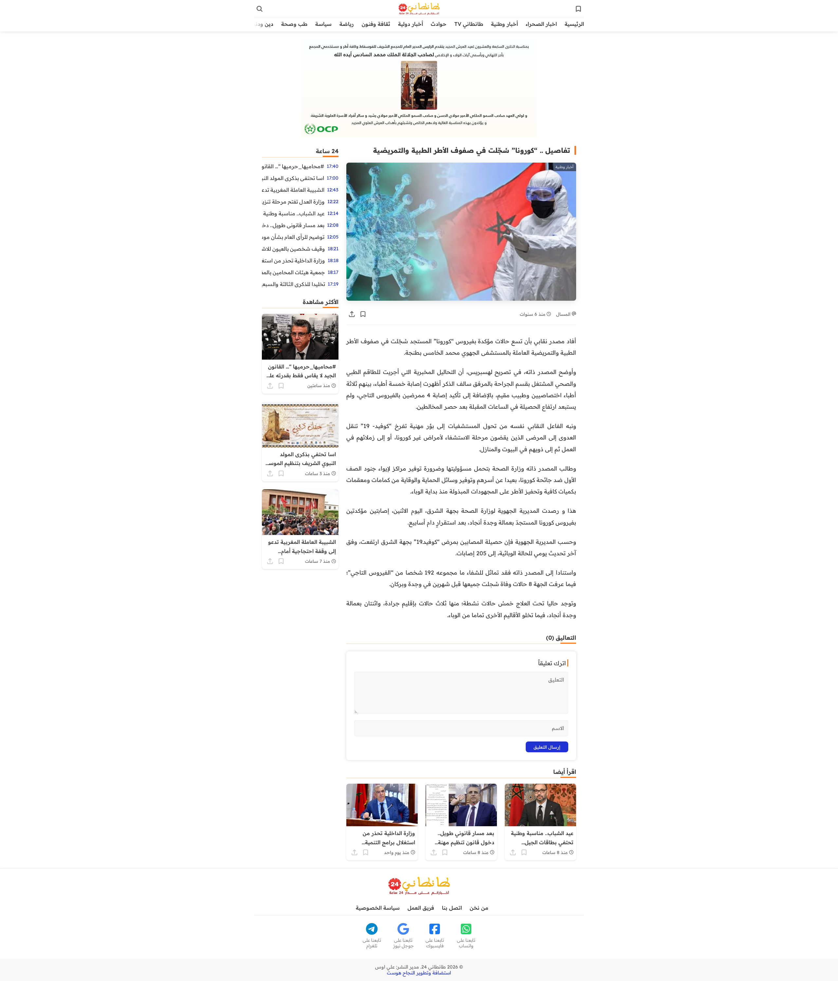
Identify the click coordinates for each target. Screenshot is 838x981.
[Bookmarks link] (578, 8)
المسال (564, 314)
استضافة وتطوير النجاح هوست (419, 973)
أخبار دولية (410, 24)
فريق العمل (421, 907)
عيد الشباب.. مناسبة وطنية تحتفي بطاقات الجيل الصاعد (293, 213)
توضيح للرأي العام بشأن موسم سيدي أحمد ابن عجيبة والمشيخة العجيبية (293, 237)
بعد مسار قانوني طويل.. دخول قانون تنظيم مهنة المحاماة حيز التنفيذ (293, 225)
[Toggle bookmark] (363, 314)
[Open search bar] (259, 8)
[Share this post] (351, 314)
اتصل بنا (452, 907)
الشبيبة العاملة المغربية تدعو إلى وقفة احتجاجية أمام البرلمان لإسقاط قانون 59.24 (293, 190)
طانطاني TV (468, 24)
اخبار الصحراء (541, 24)
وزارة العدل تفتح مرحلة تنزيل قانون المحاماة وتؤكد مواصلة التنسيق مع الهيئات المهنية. (293, 201)
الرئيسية (574, 24)
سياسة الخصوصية (378, 907)
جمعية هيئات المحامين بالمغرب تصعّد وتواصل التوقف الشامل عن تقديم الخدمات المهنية (293, 272)
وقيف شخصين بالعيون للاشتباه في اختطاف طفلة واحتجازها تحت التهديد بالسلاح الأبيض (293, 248)
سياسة (323, 24)
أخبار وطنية (504, 24)
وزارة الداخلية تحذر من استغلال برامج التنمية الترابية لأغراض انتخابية (293, 260)
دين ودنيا (262, 24)
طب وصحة (294, 24)
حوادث (438, 24)
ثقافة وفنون (376, 24)
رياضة (346, 24)
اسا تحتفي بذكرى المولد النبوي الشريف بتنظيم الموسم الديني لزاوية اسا (293, 178)
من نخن (479, 907)
